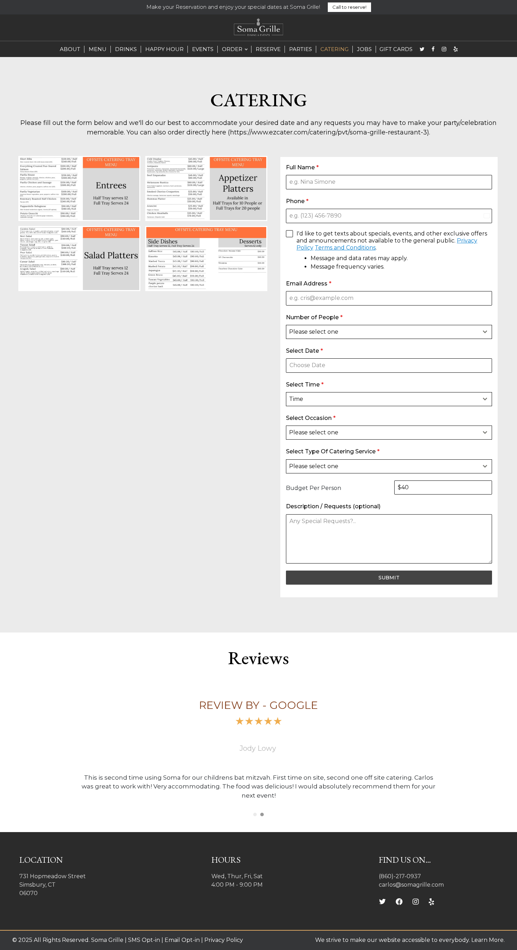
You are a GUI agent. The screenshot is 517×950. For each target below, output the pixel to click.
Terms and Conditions (345, 247)
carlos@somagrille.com (411, 884)
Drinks (126, 49)
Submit (389, 577)
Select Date (304, 350)
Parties (300, 49)
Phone (297, 201)
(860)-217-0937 (400, 876)
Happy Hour (164, 49)
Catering (334, 49)
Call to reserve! (349, 7)
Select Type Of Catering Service (332, 451)
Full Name (302, 167)
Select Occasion (311, 418)
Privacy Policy (223, 940)
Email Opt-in (182, 940)
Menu (98, 49)
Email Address (308, 283)
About (70, 49)
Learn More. (488, 940)
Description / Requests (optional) (333, 506)
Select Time (305, 384)
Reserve (268, 49)
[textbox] (382, 332)
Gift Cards (396, 49)
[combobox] (389, 332)
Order (232, 49)
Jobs (364, 49)
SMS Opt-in (143, 940)
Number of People (314, 317)
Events (202, 49)
